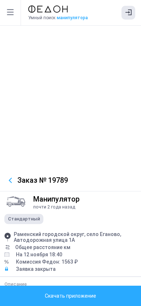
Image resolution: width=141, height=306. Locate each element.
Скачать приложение (70, 296)
